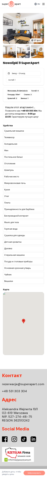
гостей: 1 (11, 80)
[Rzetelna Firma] (23, 454)
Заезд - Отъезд (18, 73)
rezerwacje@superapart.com (23, 384)
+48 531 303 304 (14, 391)
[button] (23, 321)
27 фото (37, 40)
